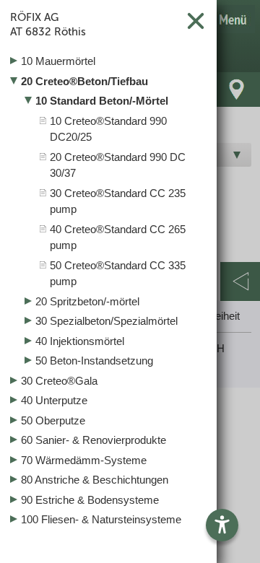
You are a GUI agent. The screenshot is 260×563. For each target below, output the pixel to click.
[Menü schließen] (196, 20)
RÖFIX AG (48, 24)
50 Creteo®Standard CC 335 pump (118, 273)
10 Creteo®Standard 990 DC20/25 (108, 129)
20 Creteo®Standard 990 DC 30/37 (118, 165)
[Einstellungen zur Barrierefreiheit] (222, 525)
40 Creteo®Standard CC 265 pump (118, 237)
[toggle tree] (108, 62)
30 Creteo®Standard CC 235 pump (118, 201)
